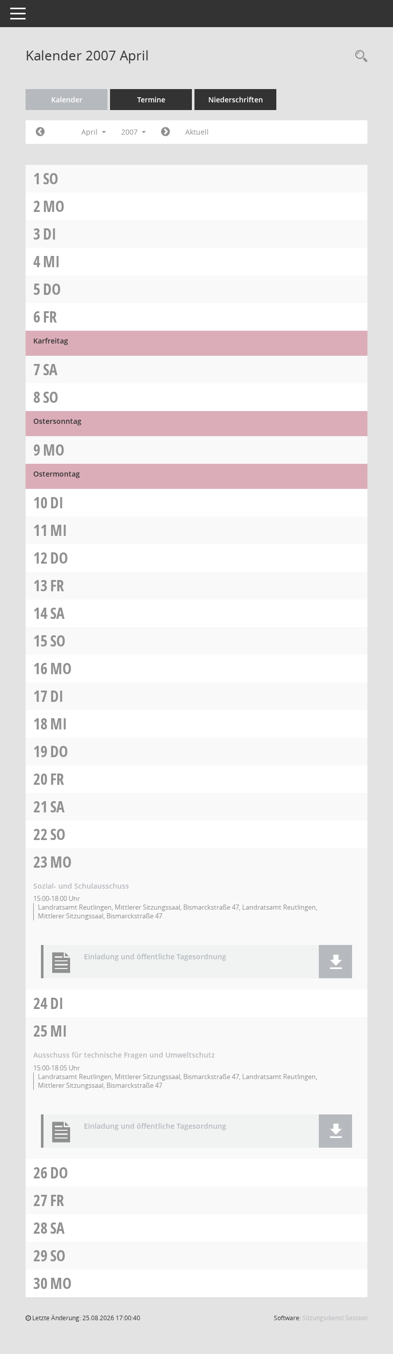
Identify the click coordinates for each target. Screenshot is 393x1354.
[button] (335, 961)
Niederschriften (235, 99)
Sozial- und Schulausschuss (81, 886)
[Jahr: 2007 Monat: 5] (166, 132)
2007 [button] (130, 132)
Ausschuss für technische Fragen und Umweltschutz (124, 1055)
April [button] (90, 132)
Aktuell (197, 132)
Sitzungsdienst (334, 1318)
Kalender (66, 99)
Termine (151, 99)
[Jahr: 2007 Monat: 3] (40, 132)
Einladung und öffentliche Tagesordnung (155, 957)
